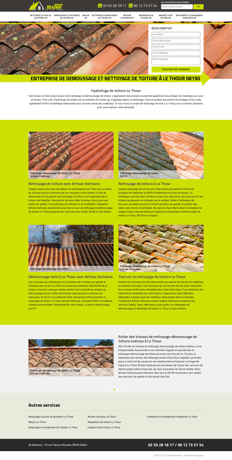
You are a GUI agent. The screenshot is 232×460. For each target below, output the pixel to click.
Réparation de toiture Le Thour (104, 422)
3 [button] (114, 389)
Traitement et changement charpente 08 (189, 16)
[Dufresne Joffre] (45, 5)
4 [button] (117, 389)
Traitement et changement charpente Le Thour (172, 416)
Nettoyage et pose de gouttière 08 (40, 16)
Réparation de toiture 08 (146, 16)
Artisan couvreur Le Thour (102, 416)
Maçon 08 (85, 16)
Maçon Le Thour (37, 422)
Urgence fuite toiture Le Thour (104, 427)
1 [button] (108, 389)
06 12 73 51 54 (145, 5)
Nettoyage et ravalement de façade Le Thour (52, 427)
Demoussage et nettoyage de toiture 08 (67, 16)
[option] (116, 357)
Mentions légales (194, 455)
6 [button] (124, 389)
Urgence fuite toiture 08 (165, 16)
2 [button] (111, 389)
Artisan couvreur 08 (126, 16)
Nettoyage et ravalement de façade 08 (104, 16)
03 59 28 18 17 (114, 5)
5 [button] (121, 389)
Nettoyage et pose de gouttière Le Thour (50, 416)
